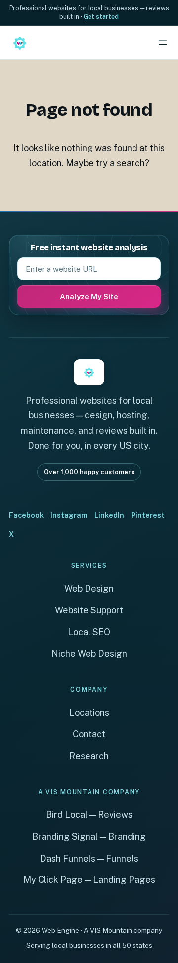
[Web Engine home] (20, 42)
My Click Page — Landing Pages (89, 879)
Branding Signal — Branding (89, 836)
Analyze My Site (89, 296)
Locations (89, 713)
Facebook (26, 515)
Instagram (68, 515)
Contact (89, 734)
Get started (101, 16)
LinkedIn (109, 515)
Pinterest (148, 515)
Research (89, 756)
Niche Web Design (89, 653)
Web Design (89, 588)
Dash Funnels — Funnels (89, 858)
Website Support (89, 610)
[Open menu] (163, 43)
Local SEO (89, 632)
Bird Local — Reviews (89, 815)
